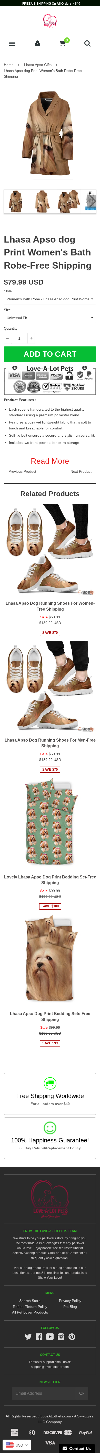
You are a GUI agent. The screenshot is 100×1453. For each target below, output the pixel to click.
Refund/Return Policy (30, 1307)
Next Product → (83, 471)
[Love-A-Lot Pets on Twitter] (28, 1338)
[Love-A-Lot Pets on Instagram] (61, 1338)
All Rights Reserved (21, 1416)
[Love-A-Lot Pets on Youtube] (50, 1338)
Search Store (30, 1301)
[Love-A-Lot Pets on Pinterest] (71, 1338)
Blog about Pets (36, 1268)
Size (7, 310)
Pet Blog (70, 1307)
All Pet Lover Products (30, 1312)
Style (8, 291)
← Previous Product (20, 471)
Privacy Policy (70, 1301)
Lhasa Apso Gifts (38, 65)
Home (9, 65)
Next (91, 201)
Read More (50, 461)
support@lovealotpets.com (50, 1367)
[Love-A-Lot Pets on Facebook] (39, 1338)
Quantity (10, 328)
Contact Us (79, 1448)
